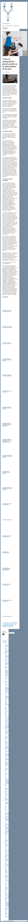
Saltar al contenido (4, 1)
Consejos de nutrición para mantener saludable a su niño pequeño (7, 819)
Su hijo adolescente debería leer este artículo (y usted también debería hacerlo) (7, 667)
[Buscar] (3, 634)
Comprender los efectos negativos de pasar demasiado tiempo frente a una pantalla (7, 762)
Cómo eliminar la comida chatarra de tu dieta (6, 803)
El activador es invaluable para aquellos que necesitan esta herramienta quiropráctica (9, 625)
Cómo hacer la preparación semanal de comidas (7, 655)
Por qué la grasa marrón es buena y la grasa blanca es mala (6, 791)
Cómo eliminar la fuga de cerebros (7, 647)
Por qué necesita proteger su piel (6, 860)
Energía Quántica (6, 23)
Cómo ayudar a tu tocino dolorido (10, 622)
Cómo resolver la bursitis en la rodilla (6, 678)
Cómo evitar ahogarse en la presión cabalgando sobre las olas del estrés (7, 697)
